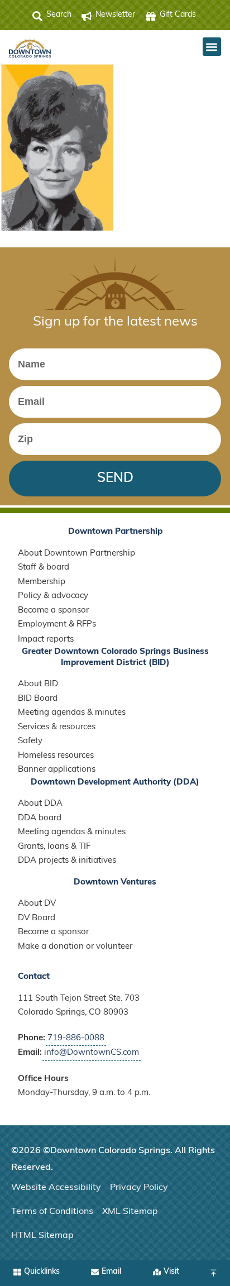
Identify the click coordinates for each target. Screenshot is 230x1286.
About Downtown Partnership (76, 553)
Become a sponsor (53, 610)
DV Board (36, 918)
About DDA (40, 804)
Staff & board (43, 567)
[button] (212, 46)
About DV (37, 904)
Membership (41, 582)
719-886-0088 (75, 1038)
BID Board (38, 699)
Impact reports (46, 639)
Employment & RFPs (57, 624)
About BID (38, 684)
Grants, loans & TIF (54, 847)
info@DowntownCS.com (91, 1053)
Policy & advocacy (53, 596)
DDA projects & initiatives (67, 861)
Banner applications (56, 770)
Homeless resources (56, 756)
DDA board (39, 818)
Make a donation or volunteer (75, 947)
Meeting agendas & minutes (72, 713)
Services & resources (56, 727)
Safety (30, 741)
